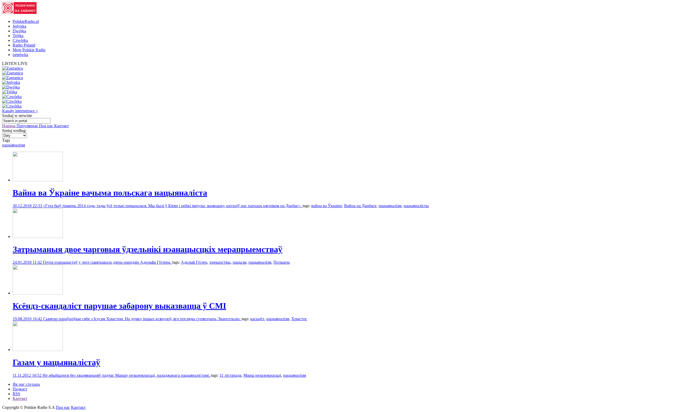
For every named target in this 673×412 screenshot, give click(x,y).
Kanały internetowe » (20, 111)
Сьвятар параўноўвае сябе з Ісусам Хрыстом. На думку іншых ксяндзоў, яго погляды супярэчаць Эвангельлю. (142, 319)
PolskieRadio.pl (26, 21)
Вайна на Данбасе (360, 206)
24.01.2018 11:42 (28, 262)
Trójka (18, 35)
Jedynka (19, 26)
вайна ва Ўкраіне (326, 206)
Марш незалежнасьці (262, 375)
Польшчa (281, 262)
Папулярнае (28, 126)
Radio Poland (24, 45)
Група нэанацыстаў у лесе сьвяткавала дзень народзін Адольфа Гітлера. (107, 262)
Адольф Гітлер (194, 262)
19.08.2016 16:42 (28, 319)
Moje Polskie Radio (29, 50)
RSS (16, 393)
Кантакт (61, 126)
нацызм (239, 262)
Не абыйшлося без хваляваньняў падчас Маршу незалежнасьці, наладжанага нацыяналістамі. (127, 375)
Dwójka (19, 31)
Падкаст (20, 389)
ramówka (20, 54)
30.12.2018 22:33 (28, 206)
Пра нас (46, 126)
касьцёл (257, 319)
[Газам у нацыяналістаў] (38, 349)
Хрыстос (299, 319)
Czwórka (20, 40)
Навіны (9, 126)
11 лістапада (230, 375)
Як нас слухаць (26, 384)
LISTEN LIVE (15, 63)
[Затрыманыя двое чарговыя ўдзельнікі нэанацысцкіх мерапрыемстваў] (38, 236)
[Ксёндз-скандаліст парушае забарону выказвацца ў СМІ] (38, 293)
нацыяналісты (416, 206)
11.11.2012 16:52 (28, 375)
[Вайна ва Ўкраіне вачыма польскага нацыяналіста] (38, 180)
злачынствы (220, 262)
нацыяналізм (13, 145)
